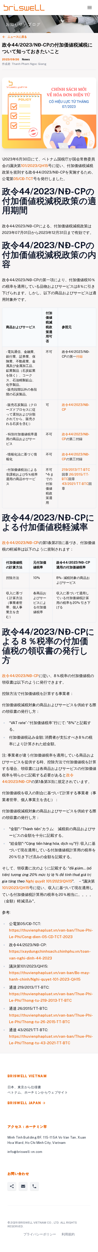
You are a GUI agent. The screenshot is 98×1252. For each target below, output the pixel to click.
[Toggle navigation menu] (89, 7)
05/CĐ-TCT (23, 179)
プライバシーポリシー (39, 1234)
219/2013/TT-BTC (76, 470)
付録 (79, 356)
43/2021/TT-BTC (75, 484)
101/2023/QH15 (34, 165)
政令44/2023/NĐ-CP (20, 542)
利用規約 (68, 1234)
